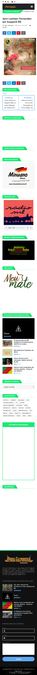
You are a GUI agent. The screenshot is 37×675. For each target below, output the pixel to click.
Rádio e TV (17, 413)
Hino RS (13, 673)
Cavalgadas (21, 400)
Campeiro (13, 400)
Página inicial (18, 671)
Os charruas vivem (23, 673)
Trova (24, 415)
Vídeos (29, 415)
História (28, 407)
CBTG (28, 400)
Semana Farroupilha (9, 415)
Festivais (21, 407)
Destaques (19, 405)
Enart (26, 405)
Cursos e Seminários (8, 405)
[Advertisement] (18, 300)
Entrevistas (6, 407)
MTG (31, 410)
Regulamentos (26, 413)
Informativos (7, 410)
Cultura (22, 402)
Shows (4, 27)
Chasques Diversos (8, 402)
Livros (14, 410)
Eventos (14, 407)
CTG (17, 402)
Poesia (11, 413)
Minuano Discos (23, 410)
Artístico (6, 400)
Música (5, 413)
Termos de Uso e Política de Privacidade (20, 672)
